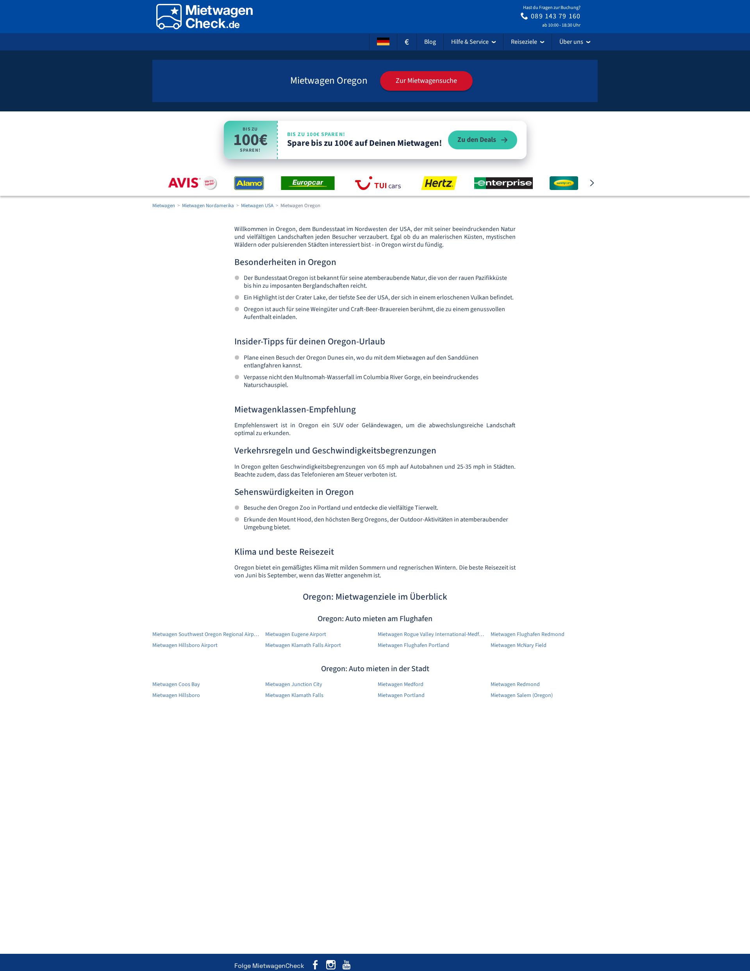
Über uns (571, 42)
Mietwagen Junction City (293, 684)
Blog (430, 42)
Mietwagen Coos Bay (176, 684)
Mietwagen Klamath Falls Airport (303, 645)
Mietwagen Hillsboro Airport (185, 645)
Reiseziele (524, 42)
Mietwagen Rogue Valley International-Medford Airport (431, 634)
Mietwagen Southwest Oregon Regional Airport (206, 634)
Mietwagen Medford (400, 684)
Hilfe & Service (470, 42)
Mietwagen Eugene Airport (295, 634)
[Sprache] (383, 42)
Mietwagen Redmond (515, 684)
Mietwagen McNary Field (518, 645)
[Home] (204, 16)
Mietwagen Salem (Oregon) (522, 695)
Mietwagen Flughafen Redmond (527, 634)
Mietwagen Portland (401, 695)
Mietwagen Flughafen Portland (413, 645)
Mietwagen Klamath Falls (294, 695)
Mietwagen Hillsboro (176, 695)
